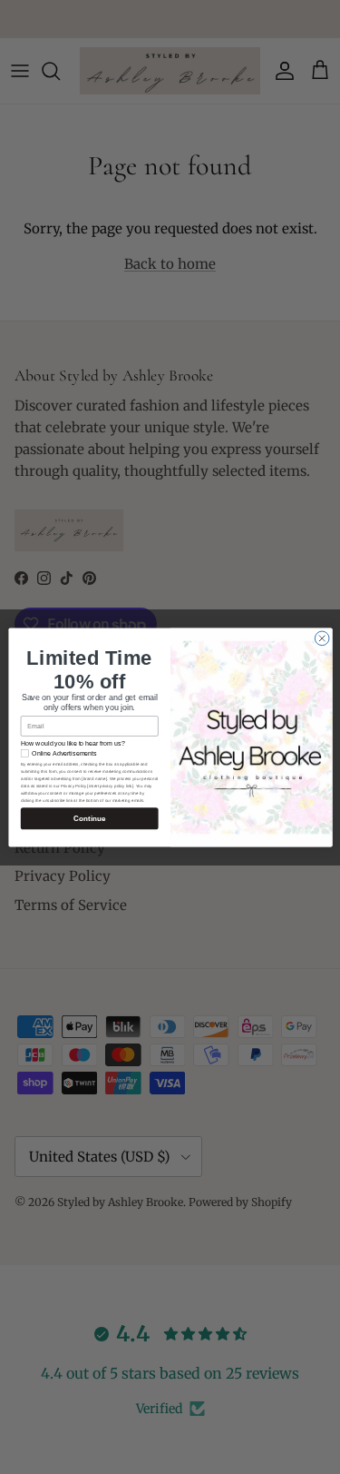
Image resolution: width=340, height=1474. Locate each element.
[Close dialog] (322, 638)
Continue (89, 818)
